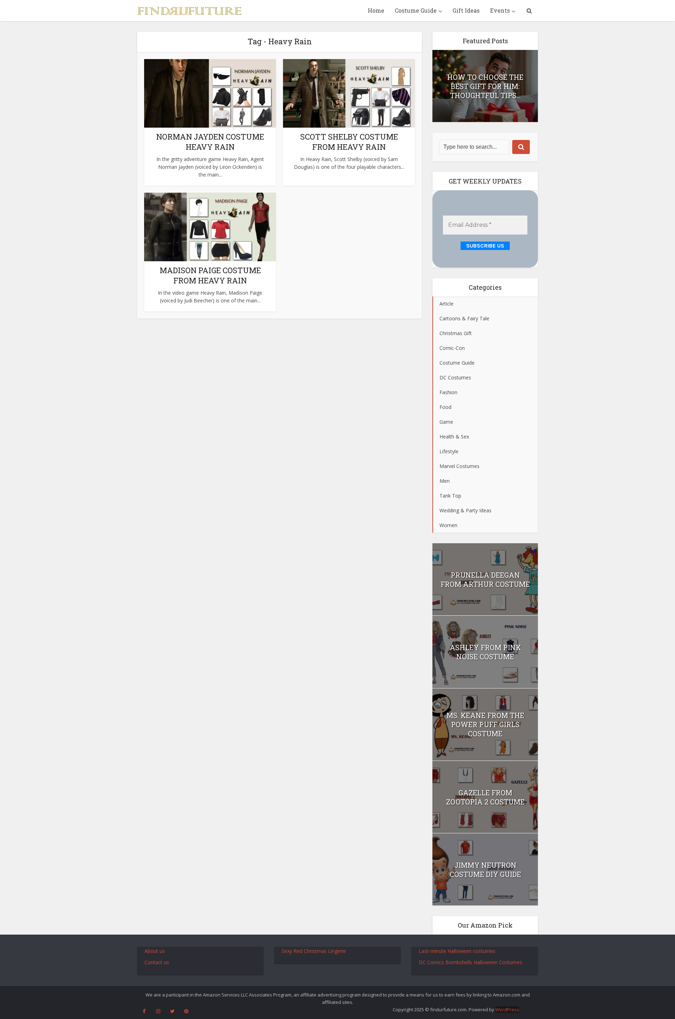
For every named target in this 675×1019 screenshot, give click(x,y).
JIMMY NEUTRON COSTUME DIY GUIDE (485, 869)
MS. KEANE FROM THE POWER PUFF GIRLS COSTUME (485, 724)
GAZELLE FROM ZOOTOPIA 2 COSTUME (485, 797)
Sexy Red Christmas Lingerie (314, 951)
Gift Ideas (466, 10)
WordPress (507, 1009)
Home (376, 10)
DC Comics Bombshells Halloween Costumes (470, 962)
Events (500, 10)
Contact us (156, 962)
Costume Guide (416, 10)
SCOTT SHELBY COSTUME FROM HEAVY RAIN (349, 142)
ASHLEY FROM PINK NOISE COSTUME (485, 652)
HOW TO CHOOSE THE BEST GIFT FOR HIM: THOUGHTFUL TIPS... (485, 86)
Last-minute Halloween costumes (457, 951)
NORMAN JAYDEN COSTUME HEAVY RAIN (210, 142)
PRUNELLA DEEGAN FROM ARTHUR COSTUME (485, 579)
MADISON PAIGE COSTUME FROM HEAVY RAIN (210, 275)
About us (154, 951)
